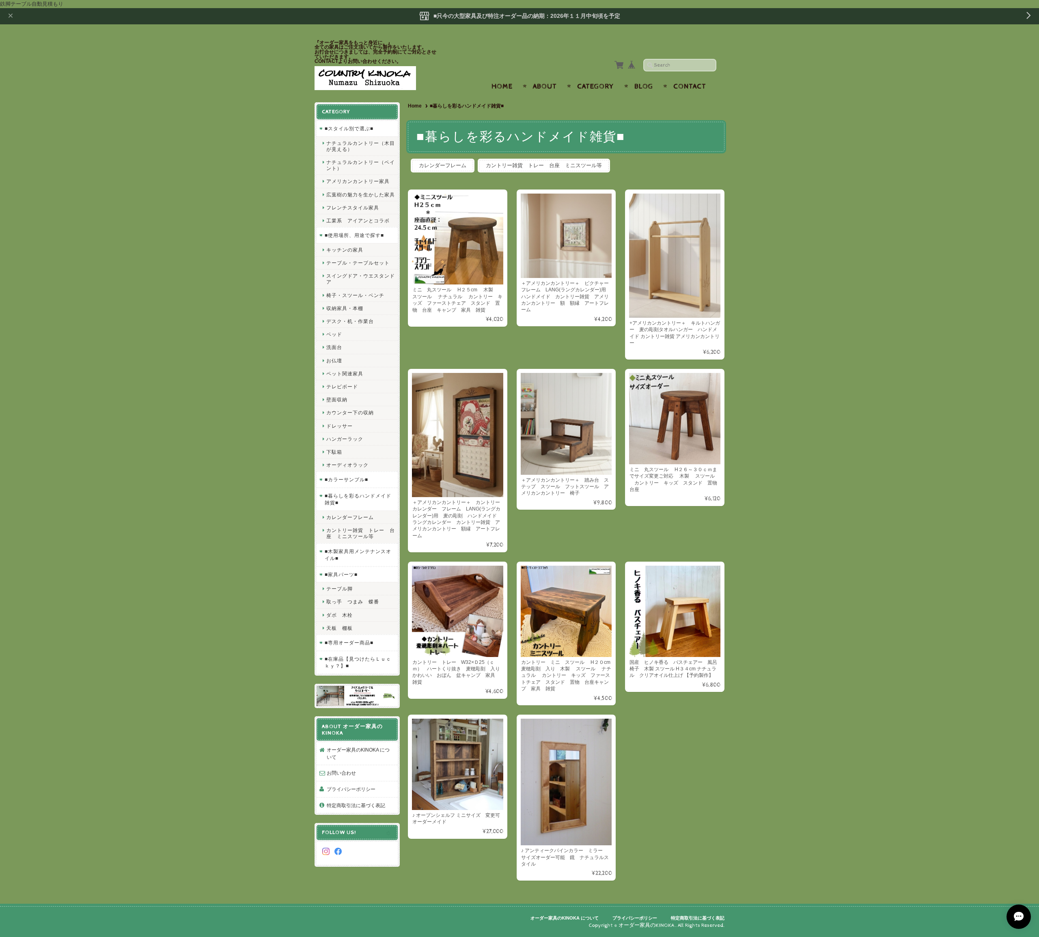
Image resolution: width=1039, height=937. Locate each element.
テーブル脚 (339, 588)
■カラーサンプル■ (346, 479)
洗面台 (334, 347)
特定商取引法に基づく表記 (356, 805)
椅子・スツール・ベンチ (355, 295)
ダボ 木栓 (339, 615)
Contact (689, 86)
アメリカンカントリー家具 (358, 181)
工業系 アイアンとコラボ (358, 220)
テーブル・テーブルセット (358, 262)
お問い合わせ (341, 772)
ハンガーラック (344, 439)
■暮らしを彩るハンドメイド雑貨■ (358, 499)
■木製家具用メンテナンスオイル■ (358, 555)
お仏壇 (334, 360)
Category (595, 86)
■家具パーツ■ (341, 574)
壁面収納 (336, 399)
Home (502, 86)
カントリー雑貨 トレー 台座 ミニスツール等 (544, 165)
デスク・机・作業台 (350, 321)
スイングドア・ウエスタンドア (360, 278)
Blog (643, 86)
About (545, 86)
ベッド (334, 334)
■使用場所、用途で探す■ (354, 235)
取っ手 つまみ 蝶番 (352, 601)
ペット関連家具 (344, 373)
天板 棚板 (339, 628)
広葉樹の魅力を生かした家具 (360, 194)
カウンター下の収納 (350, 412)
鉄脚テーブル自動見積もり (31, 4)
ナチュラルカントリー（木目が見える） (360, 146)
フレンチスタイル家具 (352, 207)
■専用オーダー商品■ (349, 642)
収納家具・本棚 (344, 308)
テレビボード (342, 386)
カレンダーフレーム (442, 165)
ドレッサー (339, 426)
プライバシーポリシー (351, 789)
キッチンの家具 (344, 249)
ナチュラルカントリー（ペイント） (360, 165)
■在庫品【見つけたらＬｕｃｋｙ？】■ (358, 662)
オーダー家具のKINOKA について (358, 753)
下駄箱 (334, 451)
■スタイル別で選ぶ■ (349, 128)
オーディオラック (347, 464)
